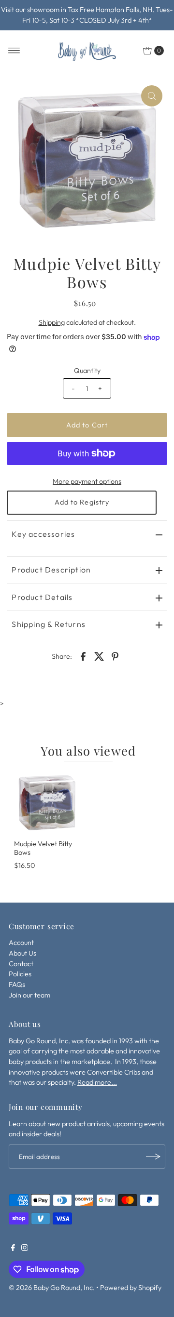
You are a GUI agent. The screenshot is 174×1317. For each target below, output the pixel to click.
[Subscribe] (153, 1156)
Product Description (51, 569)
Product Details (42, 597)
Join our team (29, 995)
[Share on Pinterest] (115, 655)
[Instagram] (24, 1248)
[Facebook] (13, 1248)
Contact (21, 963)
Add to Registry (82, 502)
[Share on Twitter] (99, 655)
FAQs (17, 984)
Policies (20, 974)
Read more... (97, 1082)
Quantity (87, 370)
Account (21, 942)
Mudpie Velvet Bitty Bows (43, 847)
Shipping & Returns (49, 624)
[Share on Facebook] (83, 655)
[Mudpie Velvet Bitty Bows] (47, 803)
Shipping (52, 322)
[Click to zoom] (151, 95)
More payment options (87, 481)
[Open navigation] (14, 51)
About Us (22, 953)
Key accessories (43, 534)
